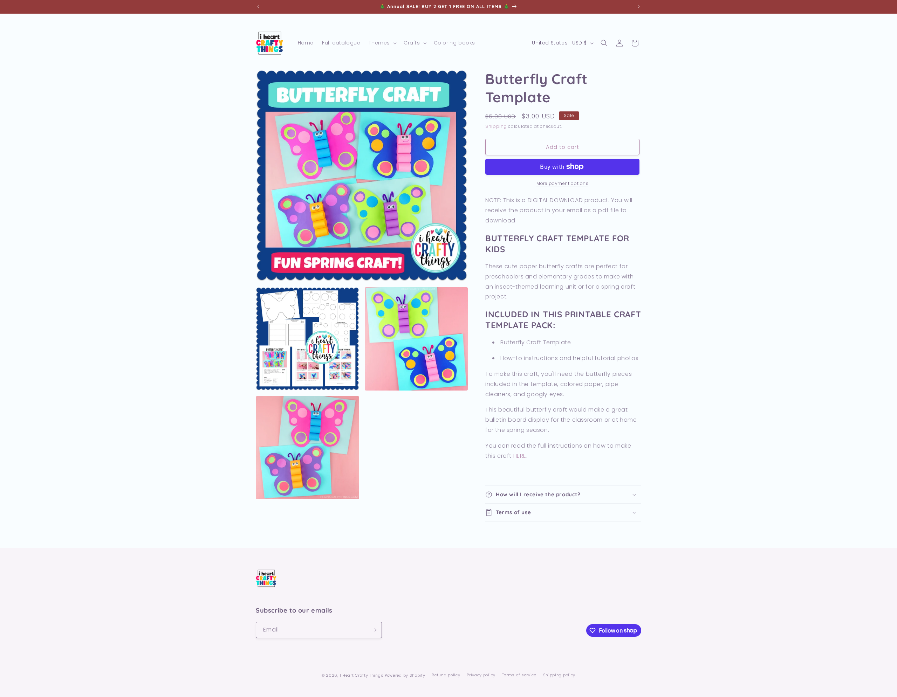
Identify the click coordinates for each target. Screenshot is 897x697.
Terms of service (519, 675)
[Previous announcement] (258, 6)
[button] (381, 42)
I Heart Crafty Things (362, 675)
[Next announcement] (638, 6)
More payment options (562, 183)
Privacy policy (481, 675)
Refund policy (446, 675)
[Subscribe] (374, 630)
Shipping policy (559, 675)
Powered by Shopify (405, 675)
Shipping (496, 126)
